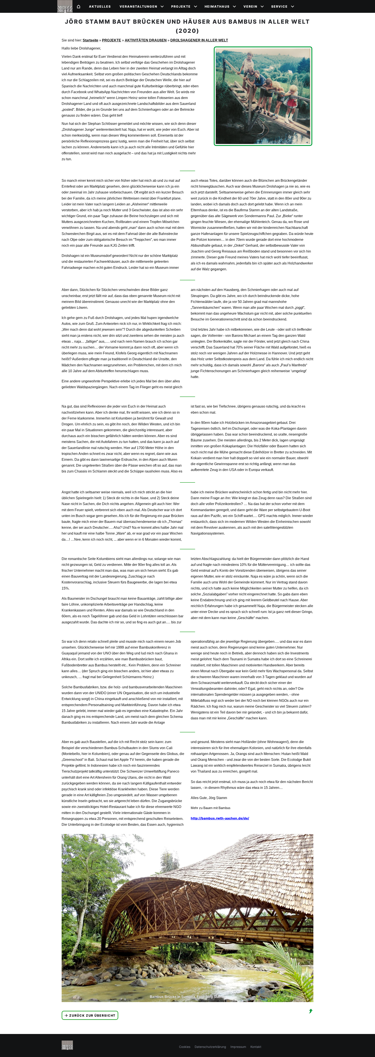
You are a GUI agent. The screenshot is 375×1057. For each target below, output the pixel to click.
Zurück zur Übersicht (92, 1015)
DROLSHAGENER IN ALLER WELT (199, 40)
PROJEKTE (111, 40)
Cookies (184, 1047)
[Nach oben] (310, 1011)
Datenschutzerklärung (210, 1047)
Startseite (90, 40)
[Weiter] (306, 918)
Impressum (238, 1047)
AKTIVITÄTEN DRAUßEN (146, 40)
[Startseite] (78, 6)
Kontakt (255, 1047)
